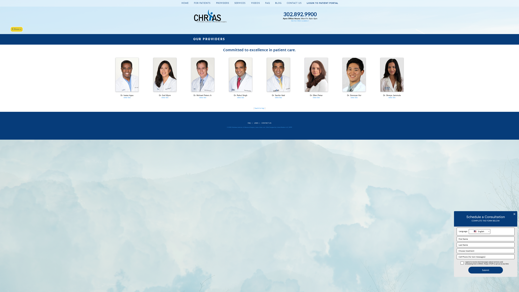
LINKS (256, 123)
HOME (185, 3)
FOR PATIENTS (202, 3)
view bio (127, 96)
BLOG (278, 3)
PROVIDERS (222, 3)
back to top (259, 108)
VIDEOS (255, 3)
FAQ (267, 3)
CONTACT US (294, 3)
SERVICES (239, 3)
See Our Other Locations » (300, 21)
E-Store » (16, 29)
